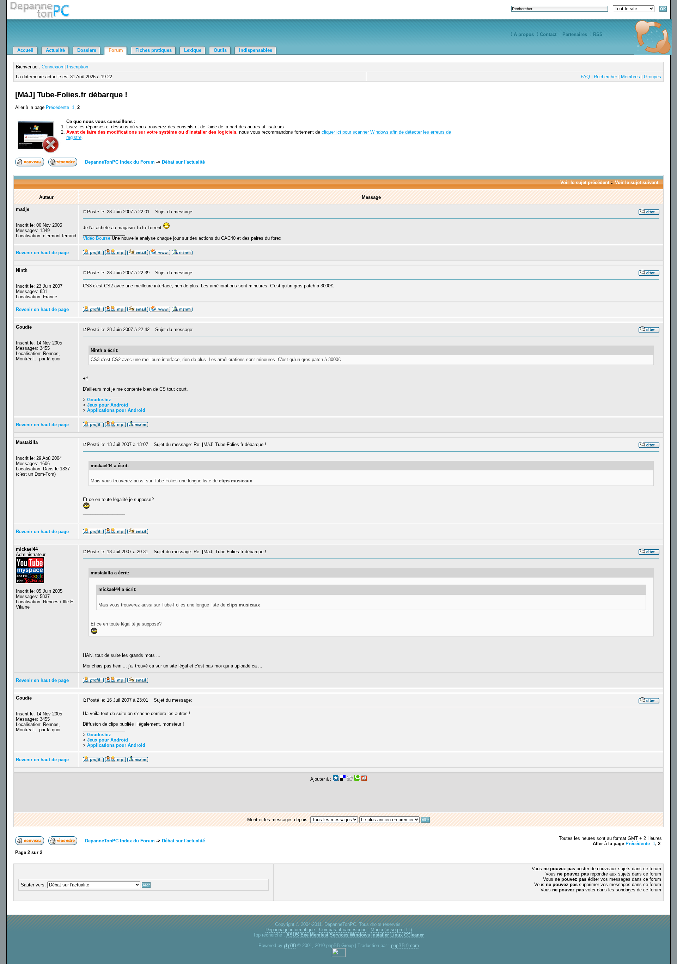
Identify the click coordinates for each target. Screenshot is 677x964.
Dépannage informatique (290, 929)
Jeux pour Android (107, 405)
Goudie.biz (99, 399)
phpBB (290, 945)
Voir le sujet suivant (636, 182)
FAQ (585, 76)
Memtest (319, 935)
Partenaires (574, 34)
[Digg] (350, 779)
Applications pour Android (116, 410)
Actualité (55, 50)
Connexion (52, 66)
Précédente (57, 107)
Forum (116, 50)
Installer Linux (387, 935)
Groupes (652, 76)
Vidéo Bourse (96, 238)
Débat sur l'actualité (183, 162)
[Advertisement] (579, 103)
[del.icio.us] (343, 779)
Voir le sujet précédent (584, 182)
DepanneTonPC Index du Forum (120, 162)
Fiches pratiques (153, 50)
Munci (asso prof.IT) (391, 929)
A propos (524, 34)
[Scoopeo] (335, 779)
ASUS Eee (297, 935)
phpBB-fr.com (405, 945)
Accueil (25, 50)
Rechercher (605, 76)
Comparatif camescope (342, 929)
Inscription (77, 66)
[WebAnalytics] (339, 955)
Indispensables (255, 50)
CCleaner (414, 935)
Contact (548, 34)
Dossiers (86, 50)
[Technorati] (357, 779)
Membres (630, 76)
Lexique (192, 50)
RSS (598, 34)
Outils (220, 50)
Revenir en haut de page (42, 252)
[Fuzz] (364, 779)
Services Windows (350, 935)
